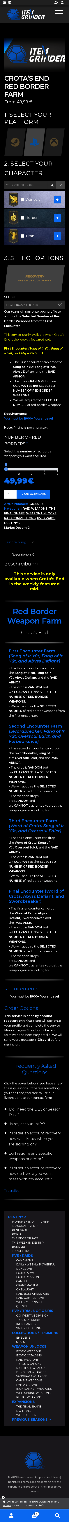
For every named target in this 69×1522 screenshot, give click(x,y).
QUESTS (21, 1306)
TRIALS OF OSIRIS (28, 1320)
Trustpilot (11, 1190)
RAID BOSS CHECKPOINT (33, 1293)
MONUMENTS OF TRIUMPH (30, 1221)
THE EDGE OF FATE (25, 1238)
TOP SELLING (21, 1251)
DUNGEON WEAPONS (31, 1372)
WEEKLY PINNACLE (29, 1302)
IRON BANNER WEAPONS (34, 1388)
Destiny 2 (22, 527)
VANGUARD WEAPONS (31, 1376)
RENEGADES (20, 1230)
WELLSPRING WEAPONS (33, 1393)
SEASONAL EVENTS (25, 1226)
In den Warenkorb (33, 494)
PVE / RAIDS (46, 518)
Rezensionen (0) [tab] (24, 554)
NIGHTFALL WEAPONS (31, 1368)
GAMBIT (21, 1281)
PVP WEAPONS (27, 1384)
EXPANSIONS (23, 1402)
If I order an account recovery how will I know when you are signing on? (35, 1138)
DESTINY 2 (12, 523)
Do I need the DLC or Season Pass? (35, 1112)
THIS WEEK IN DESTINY (28, 1242)
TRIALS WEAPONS (28, 1363)
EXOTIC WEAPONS (29, 1351)
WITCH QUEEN (26, 1415)
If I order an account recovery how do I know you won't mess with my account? (35, 1173)
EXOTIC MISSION (27, 1277)
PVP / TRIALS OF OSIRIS (32, 1311)
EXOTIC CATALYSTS (29, 1355)
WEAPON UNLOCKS (41, 513)
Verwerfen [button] (3, 1498)
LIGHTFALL (23, 1410)
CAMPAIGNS (24, 1260)
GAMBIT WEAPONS (29, 1380)
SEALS (20, 1342)
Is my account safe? (27, 1124)
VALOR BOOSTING (28, 1328)
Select (10, 297)
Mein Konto (11, 1516)
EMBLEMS (23, 1337)
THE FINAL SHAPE (28, 1406)
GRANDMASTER (27, 1285)
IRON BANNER (26, 1324)
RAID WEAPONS (35, 508)
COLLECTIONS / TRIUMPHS (35, 1333)
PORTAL (17, 1234)
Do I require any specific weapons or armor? (30, 1156)
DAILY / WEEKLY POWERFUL (35, 1264)
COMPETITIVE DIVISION (32, 1315)
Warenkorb (30, 1512)
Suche (57, 1516)
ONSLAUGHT (24, 1289)
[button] (34, 1112)
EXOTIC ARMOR (27, 1273)
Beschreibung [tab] (15, 542)
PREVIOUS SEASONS (30, 1420)
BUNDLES (19, 1246)
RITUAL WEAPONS (29, 1397)
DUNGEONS (24, 1268)
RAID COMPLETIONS (20, 518)
